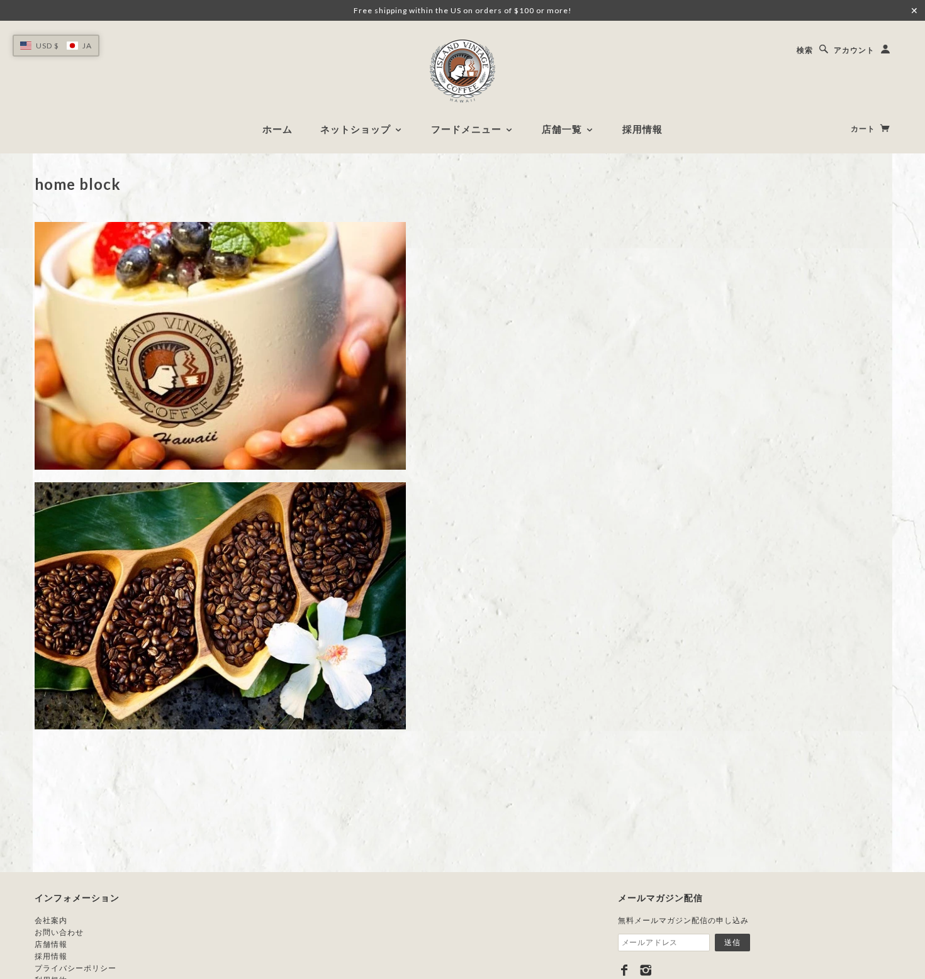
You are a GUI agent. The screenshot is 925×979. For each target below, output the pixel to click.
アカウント (854, 50)
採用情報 (642, 129)
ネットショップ (357, 129)
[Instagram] (646, 970)
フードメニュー (468, 129)
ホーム (277, 129)
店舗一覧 (563, 129)
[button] (56, 46)
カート (864, 128)
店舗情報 (51, 944)
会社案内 (51, 920)
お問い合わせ (59, 932)
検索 (805, 50)
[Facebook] (624, 970)
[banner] (462, 71)
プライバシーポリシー (75, 968)
